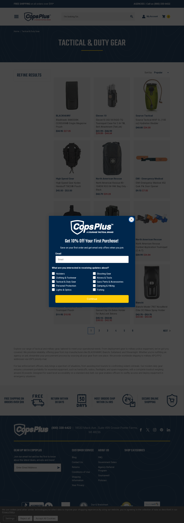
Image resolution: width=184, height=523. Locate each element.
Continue (92, 298)
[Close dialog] (131, 219)
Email (58, 253)
